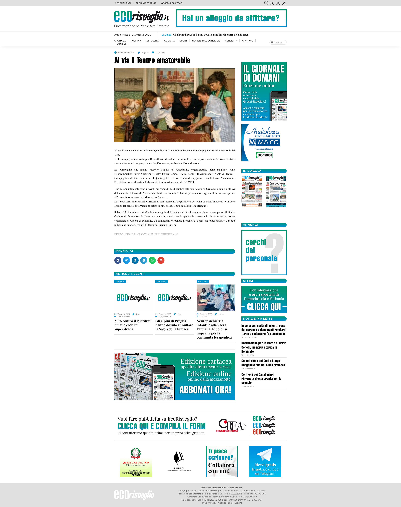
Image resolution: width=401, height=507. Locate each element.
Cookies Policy (225, 503)
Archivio (247, 41)
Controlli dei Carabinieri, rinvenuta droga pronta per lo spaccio (261, 379)
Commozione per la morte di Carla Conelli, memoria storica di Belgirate (263, 348)
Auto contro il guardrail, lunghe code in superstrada (133, 324)
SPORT (183, 41)
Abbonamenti (123, 3)
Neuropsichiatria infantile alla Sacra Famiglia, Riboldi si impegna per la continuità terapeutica (214, 328)
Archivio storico (146, 3)
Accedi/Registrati (172, 3)
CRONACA (120, 41)
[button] (117, 260)
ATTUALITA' (162, 281)
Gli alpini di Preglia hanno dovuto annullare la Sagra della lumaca (174, 324)
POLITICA (136, 41)
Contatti (122, 44)
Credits (238, 503)
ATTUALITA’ (152, 41)
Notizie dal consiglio (206, 41)
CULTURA (169, 41)
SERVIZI (229, 41)
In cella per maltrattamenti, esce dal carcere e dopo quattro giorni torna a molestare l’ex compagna (263, 330)
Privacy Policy (209, 503)
